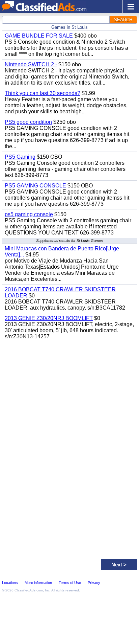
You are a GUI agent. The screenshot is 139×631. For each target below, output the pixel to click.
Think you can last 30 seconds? (42, 93)
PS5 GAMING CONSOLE (35, 185)
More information (38, 583)
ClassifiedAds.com (29, 590)
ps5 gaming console (29, 214)
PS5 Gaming (20, 157)
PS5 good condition (28, 122)
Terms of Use (70, 583)
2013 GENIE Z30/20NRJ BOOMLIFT (49, 318)
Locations (10, 583)
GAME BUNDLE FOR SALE (39, 36)
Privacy (94, 583)
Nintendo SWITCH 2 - (31, 64)
